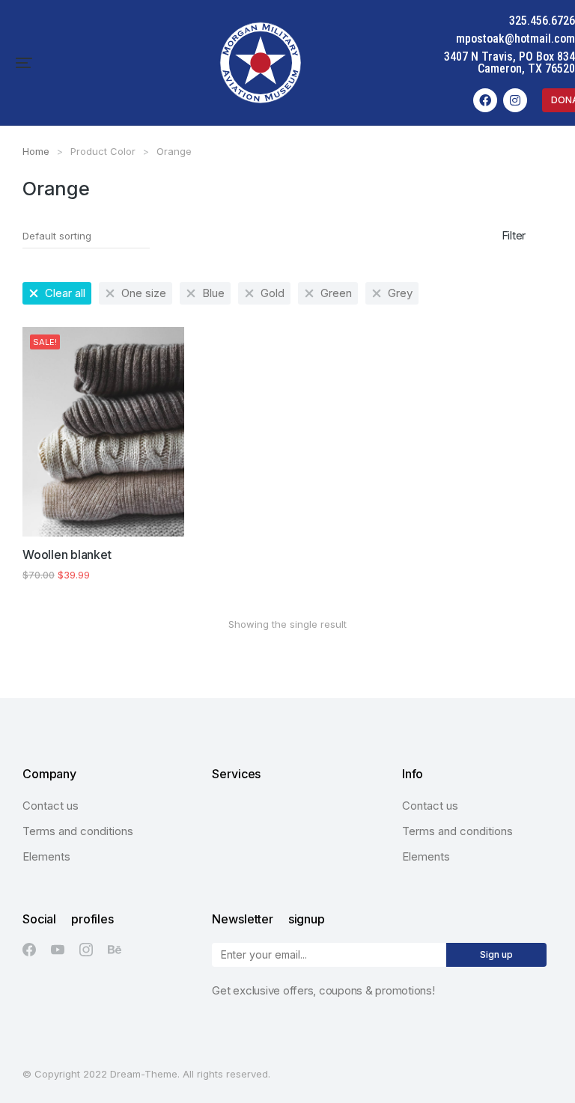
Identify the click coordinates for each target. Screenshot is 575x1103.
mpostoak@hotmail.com (515, 38)
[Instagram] (515, 100)
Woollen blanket (66, 554)
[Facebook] (485, 100)
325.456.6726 (542, 20)
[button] (24, 63)
